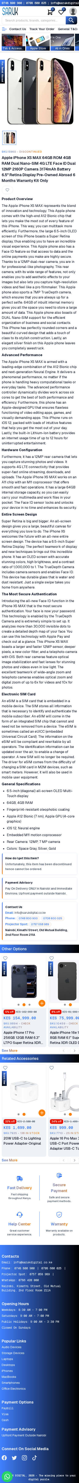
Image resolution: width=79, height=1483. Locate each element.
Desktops (8, 1365)
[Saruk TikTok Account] (34, 1458)
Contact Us (17, 29)
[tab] (9, 138)
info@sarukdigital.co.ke (32, 1262)
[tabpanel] (39, 91)
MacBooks (9, 1377)
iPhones (7, 1371)
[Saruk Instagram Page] (24, 1458)
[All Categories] (4, 29)
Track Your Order (42, 29)
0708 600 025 (36, 3)
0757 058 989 (39, 1274)
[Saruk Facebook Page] (4, 1458)
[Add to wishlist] (5, 958)
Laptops (7, 1359)
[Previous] (63, 1050)
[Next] (74, 1050)
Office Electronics (14, 1389)
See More (9, 1051)
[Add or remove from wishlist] (7, 190)
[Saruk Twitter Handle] (14, 1458)
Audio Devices (11, 1347)
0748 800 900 (12, 3)
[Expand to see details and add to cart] (42, 1003)
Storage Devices (13, 1353)
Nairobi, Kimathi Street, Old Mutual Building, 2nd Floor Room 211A (31, 1288)
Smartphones (11, 1383)
